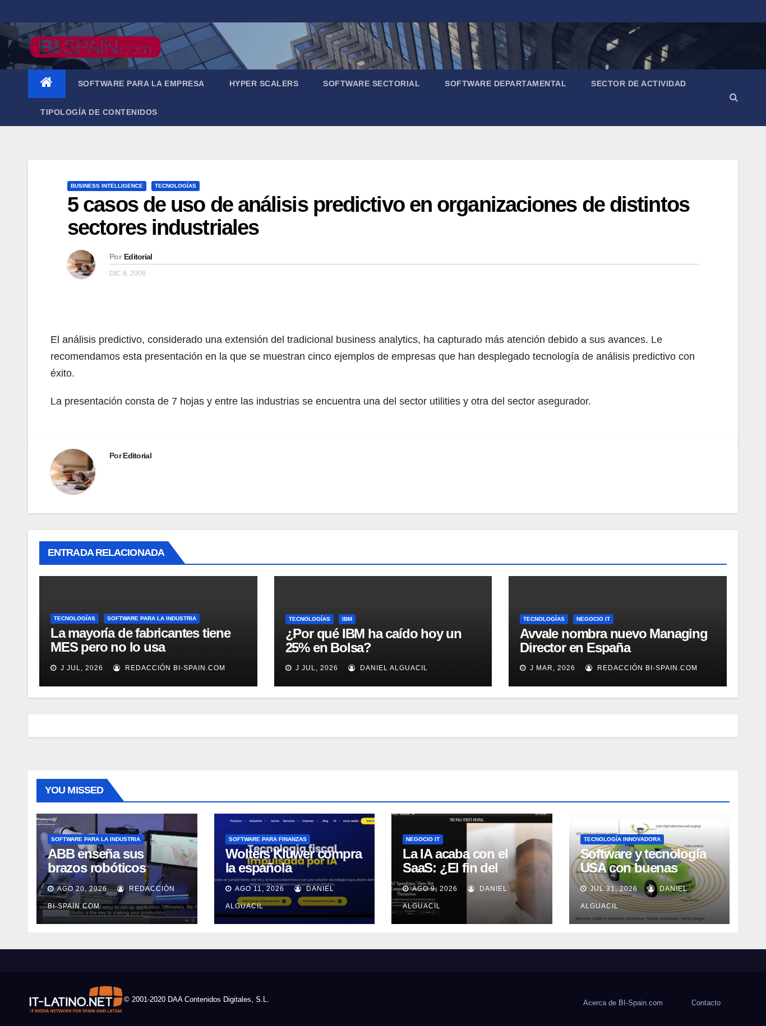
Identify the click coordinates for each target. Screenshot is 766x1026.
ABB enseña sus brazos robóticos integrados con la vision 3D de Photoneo (114, 874)
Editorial (138, 256)
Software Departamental (505, 83)
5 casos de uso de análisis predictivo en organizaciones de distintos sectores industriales (378, 216)
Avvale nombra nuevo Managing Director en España (613, 640)
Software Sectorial (371, 83)
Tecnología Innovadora (622, 839)
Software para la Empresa (141, 83)
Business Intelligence (107, 186)
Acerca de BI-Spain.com (623, 1003)
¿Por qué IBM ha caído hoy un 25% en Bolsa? (373, 640)
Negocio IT (593, 619)
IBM (347, 619)
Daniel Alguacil (393, 668)
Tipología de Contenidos (99, 112)
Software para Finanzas (268, 839)
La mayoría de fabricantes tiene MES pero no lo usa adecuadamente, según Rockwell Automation (146, 654)
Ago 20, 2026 (82, 889)
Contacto (706, 1003)
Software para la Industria (151, 618)
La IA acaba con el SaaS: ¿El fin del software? (455, 867)
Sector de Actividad (638, 83)
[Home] (47, 83)
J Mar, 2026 (551, 668)
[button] (734, 97)
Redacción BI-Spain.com (174, 668)
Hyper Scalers (264, 83)
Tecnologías (175, 186)
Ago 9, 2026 (435, 889)
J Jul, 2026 (80, 668)
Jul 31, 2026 (614, 889)
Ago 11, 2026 (259, 889)
